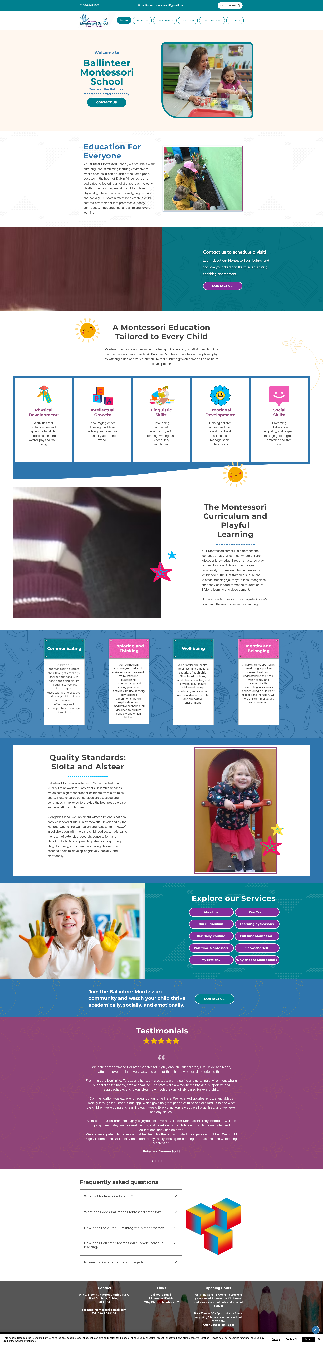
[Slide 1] (152, 1160)
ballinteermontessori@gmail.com (104, 1309)
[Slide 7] (170, 1160)
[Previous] (10, 1109)
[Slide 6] (167, 1160)
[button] (165, 20)
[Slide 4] (161, 1160)
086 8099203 (106, 1313)
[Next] (313, 1109)
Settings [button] (276, 1339)
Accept (308, 1339)
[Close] (319, 1339)
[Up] (316, 1330)
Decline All (291, 1339)
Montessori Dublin (161, 1298)
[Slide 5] (164, 1160)
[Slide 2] (155, 1161)
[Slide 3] (158, 1160)
